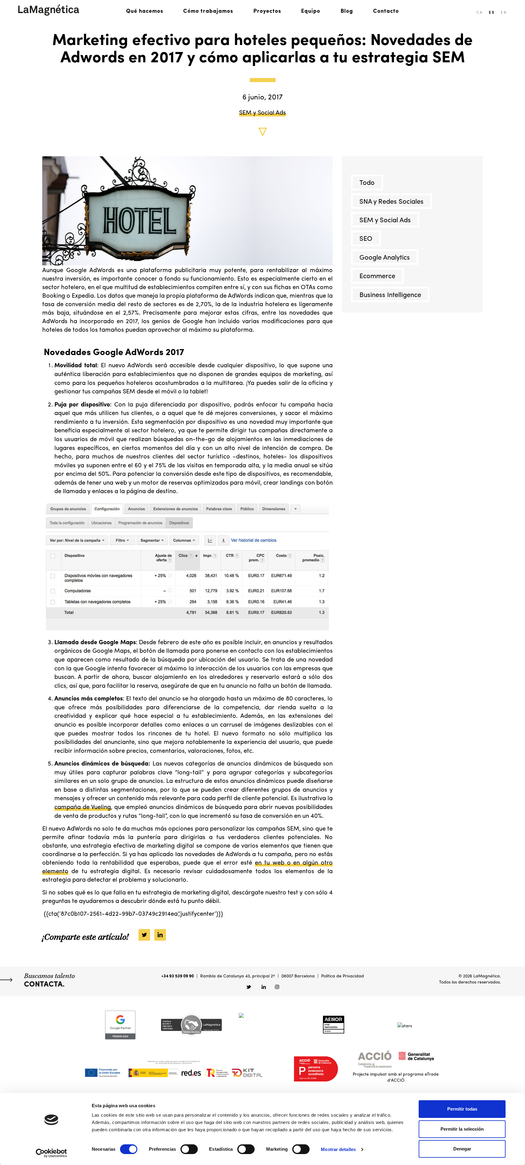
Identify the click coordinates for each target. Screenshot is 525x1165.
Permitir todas (462, 1108)
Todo (367, 182)
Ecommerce (377, 276)
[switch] (189, 1149)
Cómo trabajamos (208, 10)
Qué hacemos (144, 10)
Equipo (310, 10)
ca (479, 12)
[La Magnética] (48, 10)
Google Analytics (384, 257)
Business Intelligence (390, 294)
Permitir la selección (462, 1129)
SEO (365, 238)
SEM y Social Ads (262, 111)
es (492, 12)
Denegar (462, 1148)
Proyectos (267, 10)
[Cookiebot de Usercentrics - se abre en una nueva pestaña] (51, 1153)
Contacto (386, 10)
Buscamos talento (49, 980)
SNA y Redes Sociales (391, 201)
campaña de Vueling (82, 806)
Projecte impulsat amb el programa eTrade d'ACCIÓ (396, 1077)
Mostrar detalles (338, 1149)
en (504, 12)
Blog (347, 10)
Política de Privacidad (342, 976)
